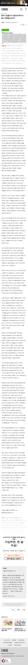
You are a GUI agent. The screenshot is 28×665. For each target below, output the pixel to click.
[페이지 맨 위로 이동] (24, 629)
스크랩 (25, 24)
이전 (13, 609)
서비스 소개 (7, 640)
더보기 (20, 24)
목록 (18, 609)
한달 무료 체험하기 (14, 555)
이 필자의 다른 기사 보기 (8, 596)
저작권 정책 (21, 640)
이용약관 (14, 640)
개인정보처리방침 (7, 642)
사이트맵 (9, 645)
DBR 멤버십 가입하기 (14, 558)
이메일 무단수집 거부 (19, 642)
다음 (24, 609)
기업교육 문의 (17, 645)
